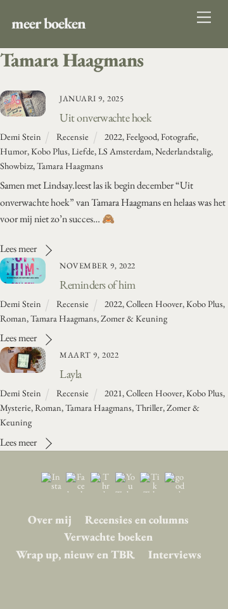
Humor (13, 151)
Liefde (83, 151)
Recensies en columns (137, 519)
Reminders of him (97, 284)
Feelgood (141, 136)
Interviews (174, 554)
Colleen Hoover (154, 304)
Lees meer (18, 248)
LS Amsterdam (124, 151)
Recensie (72, 136)
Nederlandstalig (183, 151)
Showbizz (16, 166)
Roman (13, 318)
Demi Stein (20, 136)
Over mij (50, 519)
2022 (113, 136)
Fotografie (178, 136)
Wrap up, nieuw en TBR (75, 554)
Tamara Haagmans (70, 166)
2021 (113, 393)
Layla (70, 373)
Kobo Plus (49, 151)
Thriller (149, 407)
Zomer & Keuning (134, 318)
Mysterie (15, 407)
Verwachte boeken (108, 536)
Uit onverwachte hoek (105, 117)
